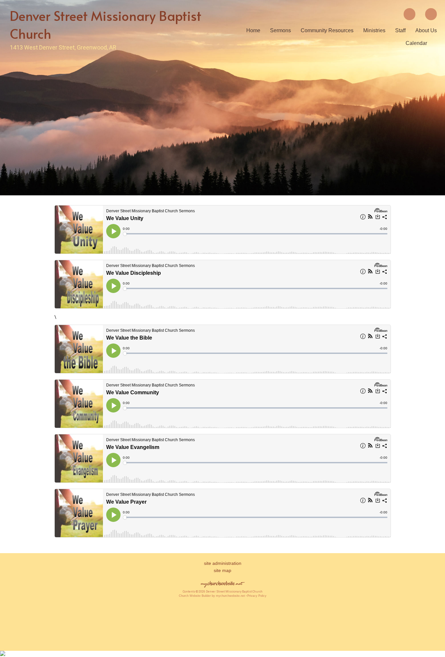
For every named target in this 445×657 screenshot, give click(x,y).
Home (253, 30)
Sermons (280, 30)
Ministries (374, 30)
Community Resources (327, 30)
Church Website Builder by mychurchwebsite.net (212, 595)
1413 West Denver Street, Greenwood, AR (63, 47)
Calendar (416, 43)
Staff (400, 30)
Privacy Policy (256, 595)
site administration (222, 563)
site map (222, 570)
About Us (426, 30)
